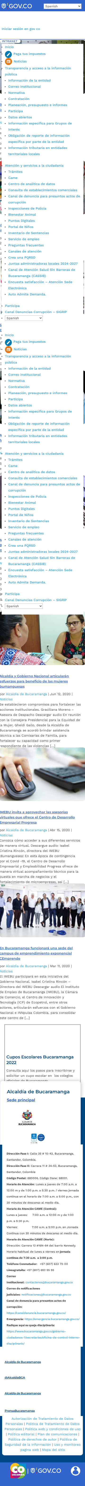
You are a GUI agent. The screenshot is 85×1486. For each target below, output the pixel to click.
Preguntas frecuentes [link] (26, 245)
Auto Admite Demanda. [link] (27, 294)
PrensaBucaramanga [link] (20, 1410)
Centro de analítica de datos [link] (31, 184)
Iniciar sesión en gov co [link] (21, 29)
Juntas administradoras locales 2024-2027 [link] (43, 263)
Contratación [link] (19, 99)
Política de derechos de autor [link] (32, 1439)
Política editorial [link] (21, 1434)
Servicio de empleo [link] (23, 239)
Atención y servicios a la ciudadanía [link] (34, 165)
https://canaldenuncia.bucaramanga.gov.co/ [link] (36, 1313)
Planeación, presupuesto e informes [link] (37, 105)
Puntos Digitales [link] (21, 221)
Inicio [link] (9, 47)
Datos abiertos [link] (20, 117)
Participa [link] (15, 111)
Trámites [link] (15, 171)
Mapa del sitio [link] (53, 1450)
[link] (16, 9)
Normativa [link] (16, 93)
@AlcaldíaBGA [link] (15, 1377)
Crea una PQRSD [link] (21, 257)
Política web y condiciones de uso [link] (53, 1429)
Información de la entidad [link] (29, 80)
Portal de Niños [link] (20, 227)
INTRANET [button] (9, 41)
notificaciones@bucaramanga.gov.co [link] (46, 1294)
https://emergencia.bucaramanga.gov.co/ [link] (52, 1319)
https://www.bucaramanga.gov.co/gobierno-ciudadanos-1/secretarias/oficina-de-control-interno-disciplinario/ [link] (43, 1337)
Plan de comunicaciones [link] (57, 1434)
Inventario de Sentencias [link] (28, 233)
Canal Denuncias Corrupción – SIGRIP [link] (36, 312)
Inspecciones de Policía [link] (27, 208)
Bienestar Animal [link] (22, 214)
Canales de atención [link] (25, 251)
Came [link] (12, 178)
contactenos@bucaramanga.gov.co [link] (49, 1282)
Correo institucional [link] (24, 86)
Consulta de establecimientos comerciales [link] (42, 190)
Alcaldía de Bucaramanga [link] (26, 694)
